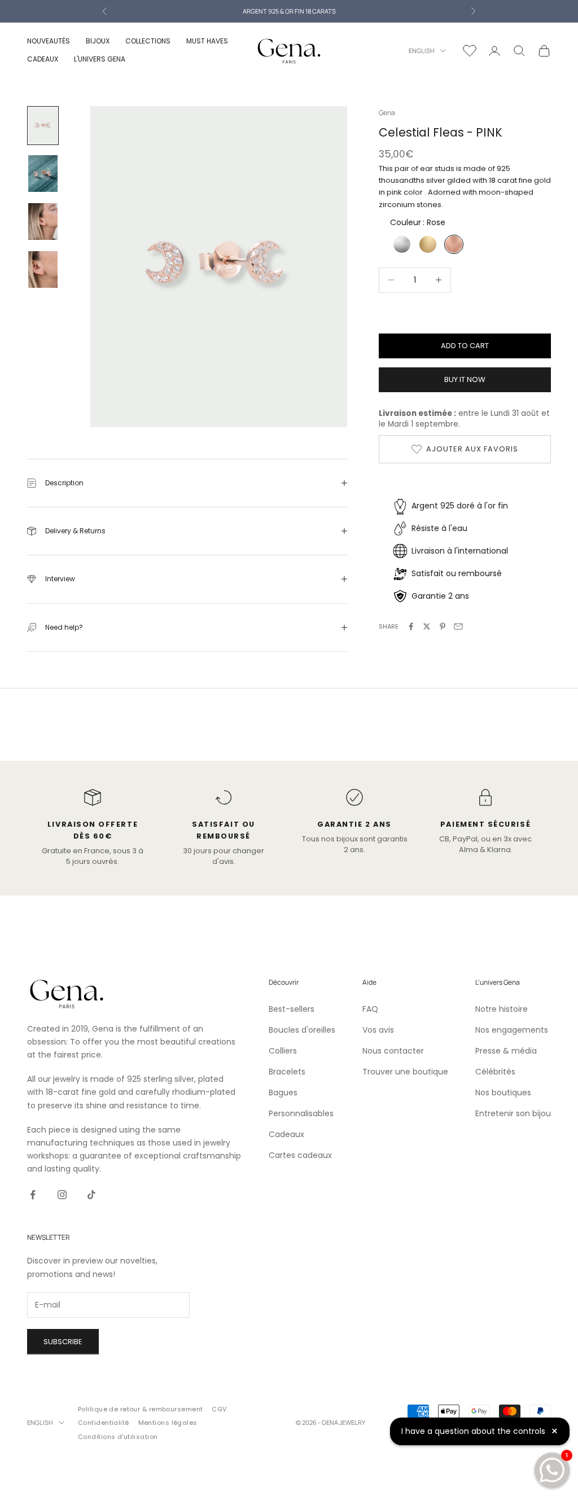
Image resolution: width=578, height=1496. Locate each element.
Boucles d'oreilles (302, 1030)
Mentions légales (168, 1422)
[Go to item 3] (43, 221)
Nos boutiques (503, 1092)
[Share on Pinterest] (442, 626)
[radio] (400, 244)
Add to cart (465, 345)
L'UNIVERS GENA (99, 59)
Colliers (283, 1050)
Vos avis (378, 1030)
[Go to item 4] (43, 269)
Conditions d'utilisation (118, 1436)
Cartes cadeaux (300, 1155)
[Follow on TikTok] (91, 1194)
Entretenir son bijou (513, 1113)
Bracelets (287, 1071)
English (422, 50)
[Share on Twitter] (426, 626)
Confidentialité (103, 1422)
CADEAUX (42, 59)
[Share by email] (458, 626)
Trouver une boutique (405, 1071)
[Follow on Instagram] (62, 1194)
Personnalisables (301, 1113)
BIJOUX (98, 41)
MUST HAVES (207, 41)
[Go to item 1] (43, 125)
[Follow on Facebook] (32, 1194)
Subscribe (62, 1341)
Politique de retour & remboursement (140, 1409)
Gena (387, 112)
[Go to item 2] (43, 173)
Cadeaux (286, 1134)
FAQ (370, 1009)
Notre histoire (501, 1009)
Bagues (283, 1092)
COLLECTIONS (147, 41)
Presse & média (506, 1050)
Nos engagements (511, 1030)
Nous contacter (393, 1050)
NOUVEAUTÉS (48, 41)
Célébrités (495, 1071)
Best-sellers (291, 1009)
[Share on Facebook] (410, 626)
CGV (219, 1409)
